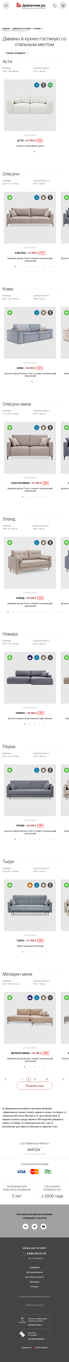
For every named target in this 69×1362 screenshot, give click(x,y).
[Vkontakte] (25, 1226)
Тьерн (21, 940)
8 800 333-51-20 (55, 5)
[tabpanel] (30, 113)
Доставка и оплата (34, 1277)
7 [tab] (44, 266)
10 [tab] (51, 611)
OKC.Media (42, 1347)
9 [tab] (53, 266)
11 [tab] (56, 611)
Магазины (34, 1282)
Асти (21, 140)
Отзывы (34, 1286)
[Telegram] (34, 1226)
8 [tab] (48, 266)
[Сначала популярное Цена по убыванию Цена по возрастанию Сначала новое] (16, 53)
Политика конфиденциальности (34, 1296)
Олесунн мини (21, 483)
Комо (21, 368)
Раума (21, 825)
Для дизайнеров (34, 1272)
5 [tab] (34, 266)
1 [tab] (34, 151)
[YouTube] (43, 1226)
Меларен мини (21, 1053)
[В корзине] (63, 5)
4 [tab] (29, 266)
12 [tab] (60, 611)
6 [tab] (39, 266)
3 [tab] (24, 266)
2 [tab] (20, 266)
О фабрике (34, 1267)
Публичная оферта (34, 1305)
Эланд (21, 598)
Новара (21, 713)
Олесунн (21, 253)
